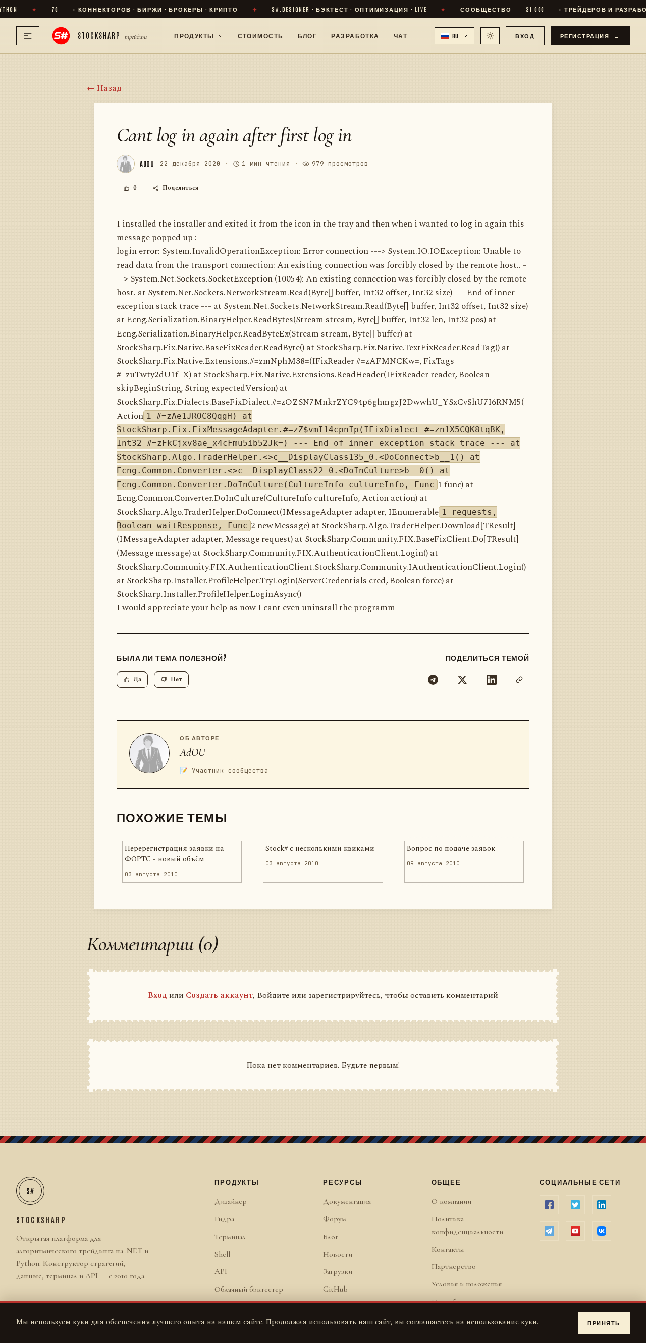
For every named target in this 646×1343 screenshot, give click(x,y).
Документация (347, 1201)
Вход (524, 35)
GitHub (335, 1289)
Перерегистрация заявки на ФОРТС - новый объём (174, 854)
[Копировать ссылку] (519, 679)
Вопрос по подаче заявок (451, 848)
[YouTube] (575, 1231)
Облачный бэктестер (248, 1289)
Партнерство (454, 1266)
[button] (455, 35)
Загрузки (337, 1271)
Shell (222, 1254)
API (220, 1271)
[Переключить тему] (490, 35)
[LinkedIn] (491, 679)
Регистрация (590, 35)
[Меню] (27, 35)
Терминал (230, 1236)
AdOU (192, 752)
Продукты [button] (194, 35)
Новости (337, 1254)
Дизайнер (230, 1201)
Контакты (448, 1249)
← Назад (104, 88)
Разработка (355, 35)
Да (137, 679)
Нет (176, 679)
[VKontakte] (601, 1231)
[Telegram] (433, 679)
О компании (451, 1201)
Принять (603, 1322)
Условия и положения (467, 1284)
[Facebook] (549, 1204)
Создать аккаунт (219, 995)
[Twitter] (462, 679)
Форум (334, 1218)
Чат (400, 35)
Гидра (224, 1218)
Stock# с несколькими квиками (319, 848)
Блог (307, 35)
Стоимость (261, 35)
